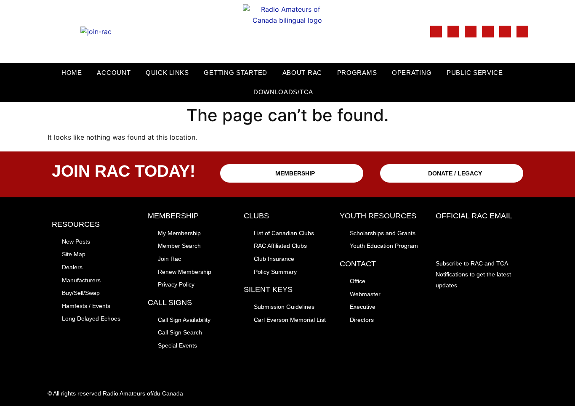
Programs (357, 72)
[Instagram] (453, 31)
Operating (411, 72)
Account (113, 72)
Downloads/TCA (283, 92)
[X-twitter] (471, 31)
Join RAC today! (123, 171)
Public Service (475, 72)
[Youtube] (505, 31)
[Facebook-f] (436, 31)
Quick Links (167, 72)
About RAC (302, 72)
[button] (567, 82)
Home (71, 72)
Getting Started (235, 72)
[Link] (488, 31)
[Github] (522, 31)
